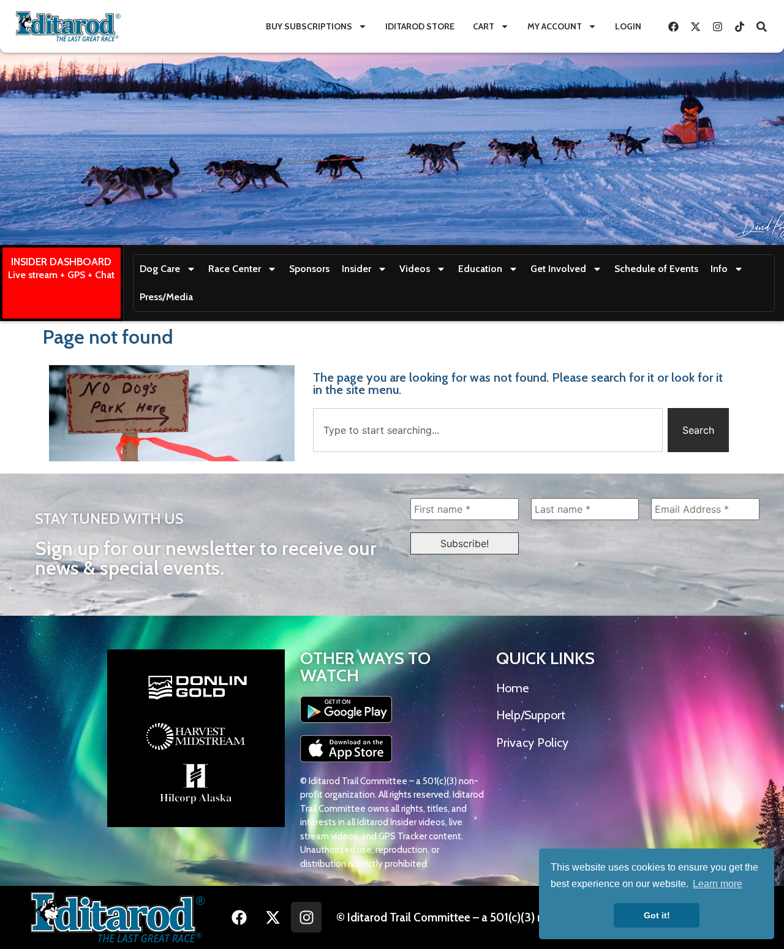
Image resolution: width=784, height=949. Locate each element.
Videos (414, 268)
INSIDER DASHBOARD (61, 261)
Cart (483, 26)
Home (512, 688)
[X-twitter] (695, 26)
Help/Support (530, 715)
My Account (554, 26)
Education (480, 268)
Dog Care (160, 268)
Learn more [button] (717, 884)
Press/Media (166, 297)
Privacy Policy (532, 742)
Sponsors (309, 268)
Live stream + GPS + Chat (61, 275)
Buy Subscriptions (309, 26)
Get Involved (558, 268)
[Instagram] (717, 26)
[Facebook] (673, 26)
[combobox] (488, 430)
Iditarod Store (419, 26)
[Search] (761, 26)
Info (719, 268)
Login (628, 26)
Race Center (234, 268)
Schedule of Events (656, 268)
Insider (356, 268)
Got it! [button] (657, 915)
